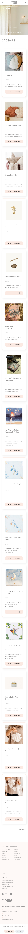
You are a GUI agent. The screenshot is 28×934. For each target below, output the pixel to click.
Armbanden (4, 851)
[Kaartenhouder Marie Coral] (14, 210)
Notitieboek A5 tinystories (10, 327)
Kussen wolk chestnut (13, 125)
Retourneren (4, 888)
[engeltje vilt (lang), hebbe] (14, 786)
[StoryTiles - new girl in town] (14, 523)
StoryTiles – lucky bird (13, 645)
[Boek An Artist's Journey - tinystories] (14, 364)
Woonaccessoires (17, 86)
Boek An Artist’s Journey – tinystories (13, 379)
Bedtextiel (4, 855)
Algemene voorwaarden (7, 886)
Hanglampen (17, 853)
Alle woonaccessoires (10, 84)
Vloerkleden (4, 863)
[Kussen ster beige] (14, 161)
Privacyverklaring (5, 884)
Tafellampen (17, 859)
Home (3, 8)
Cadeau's (7, 86)
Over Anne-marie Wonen (7, 880)
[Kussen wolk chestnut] (14, 111)
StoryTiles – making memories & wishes (12, 431)
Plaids (3, 871)
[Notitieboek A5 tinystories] (14, 312)
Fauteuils (16, 851)
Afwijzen (20, 931)
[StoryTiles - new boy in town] (14, 469)
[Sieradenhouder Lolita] (14, 262)
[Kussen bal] (14, 61)
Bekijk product (13, 92)
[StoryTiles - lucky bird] (14, 631)
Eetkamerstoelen (5, 859)
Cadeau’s (4, 857)
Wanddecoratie (13, 443)
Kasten (15, 855)
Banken (3, 853)
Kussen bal (8, 75)
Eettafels (16, 849)
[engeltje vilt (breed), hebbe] (14, 734)
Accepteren (9, 931)
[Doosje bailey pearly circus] (14, 683)
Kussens (11, 86)
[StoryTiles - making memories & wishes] (14, 416)
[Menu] (2, 2)
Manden (3, 873)
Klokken (3, 867)
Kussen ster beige (11, 175)
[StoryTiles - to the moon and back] (14, 577)
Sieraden (4, 869)
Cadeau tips (18, 84)
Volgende (21, 829)
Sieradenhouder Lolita (12, 277)
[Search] (22, 2)
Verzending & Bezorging (7, 882)
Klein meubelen (17, 857)
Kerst (10, 762)
